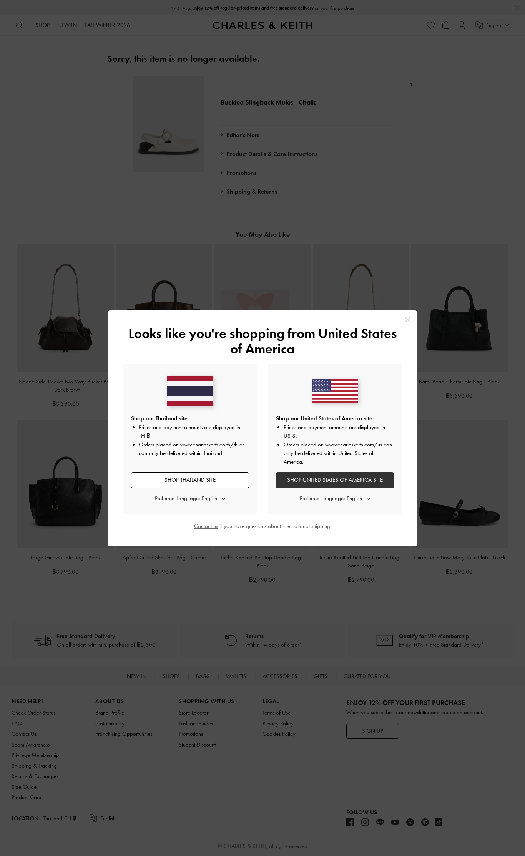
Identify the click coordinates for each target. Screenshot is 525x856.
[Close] (407, 319)
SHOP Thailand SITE (190, 479)
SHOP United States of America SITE (335, 479)
